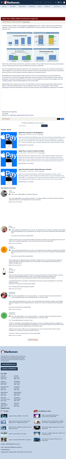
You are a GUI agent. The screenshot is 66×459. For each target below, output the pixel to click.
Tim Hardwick (42, 152)
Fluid (18, 451)
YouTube (6, 411)
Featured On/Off (4, 451)
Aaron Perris (16, 403)
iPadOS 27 (47, 6)
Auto (25, 451)
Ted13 (10, 190)
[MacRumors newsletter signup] (56, 2)
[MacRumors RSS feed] (53, 2)
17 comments (30, 181)
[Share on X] (58, 119)
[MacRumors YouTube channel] (48, 2)
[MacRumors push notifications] (50, 2)
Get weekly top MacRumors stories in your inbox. (33, 123)
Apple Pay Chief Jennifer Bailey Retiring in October (35, 169)
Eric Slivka (16, 375)
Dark (31, 451)
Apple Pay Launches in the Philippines (31, 132)
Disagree (20, 201)
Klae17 (10, 226)
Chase (6, 113)
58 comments (6, 119)
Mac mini (4, 6)
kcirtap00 (11, 246)
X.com (5, 378)
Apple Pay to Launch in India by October (31, 151)
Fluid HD (21, 451)
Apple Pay (14, 111)
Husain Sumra (26, 22)
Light (28, 451)
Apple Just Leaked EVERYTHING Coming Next (20, 439)
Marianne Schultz (17, 392)
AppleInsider (32, 25)
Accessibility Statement (5, 449)
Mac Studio (12, 6)
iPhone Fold (32, 6)
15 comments (30, 163)
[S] (4, 318)
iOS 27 (39, 6)
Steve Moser (3, 403)
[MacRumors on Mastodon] (45, 2)
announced (23, 25)
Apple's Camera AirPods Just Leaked (17, 433)
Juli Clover (40, 134)
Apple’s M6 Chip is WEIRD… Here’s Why (18, 416)
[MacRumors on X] (43, 2)
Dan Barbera (3, 397)
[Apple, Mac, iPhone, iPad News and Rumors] (12, 4)
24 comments (30, 145)
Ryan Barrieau (17, 397)
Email (2, 378)
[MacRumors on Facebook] (40, 2)
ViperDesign (12, 292)
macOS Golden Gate (58, 6)
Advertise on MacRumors (9, 368)
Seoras (10, 268)
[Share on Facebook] (62, 119)
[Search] (61, 2)
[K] (4, 252)
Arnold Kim (3, 375)
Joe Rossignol (17, 381)
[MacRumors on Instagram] (38, 2)
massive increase (7, 80)
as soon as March (45, 85)
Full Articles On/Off (12, 451)
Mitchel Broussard (5, 386)
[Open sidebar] (64, 2)
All (64, 6)
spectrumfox (12, 312)
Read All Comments (33, 339)
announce (44, 75)
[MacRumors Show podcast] (35, 2)
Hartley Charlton (4, 392)
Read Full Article (22, 145)
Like (16, 201)
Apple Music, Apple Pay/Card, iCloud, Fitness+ (22, 115)
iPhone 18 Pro (22, 6)
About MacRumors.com (8, 364)
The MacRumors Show (44, 411)
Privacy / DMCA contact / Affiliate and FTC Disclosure (11, 447)
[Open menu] (2, 2)
